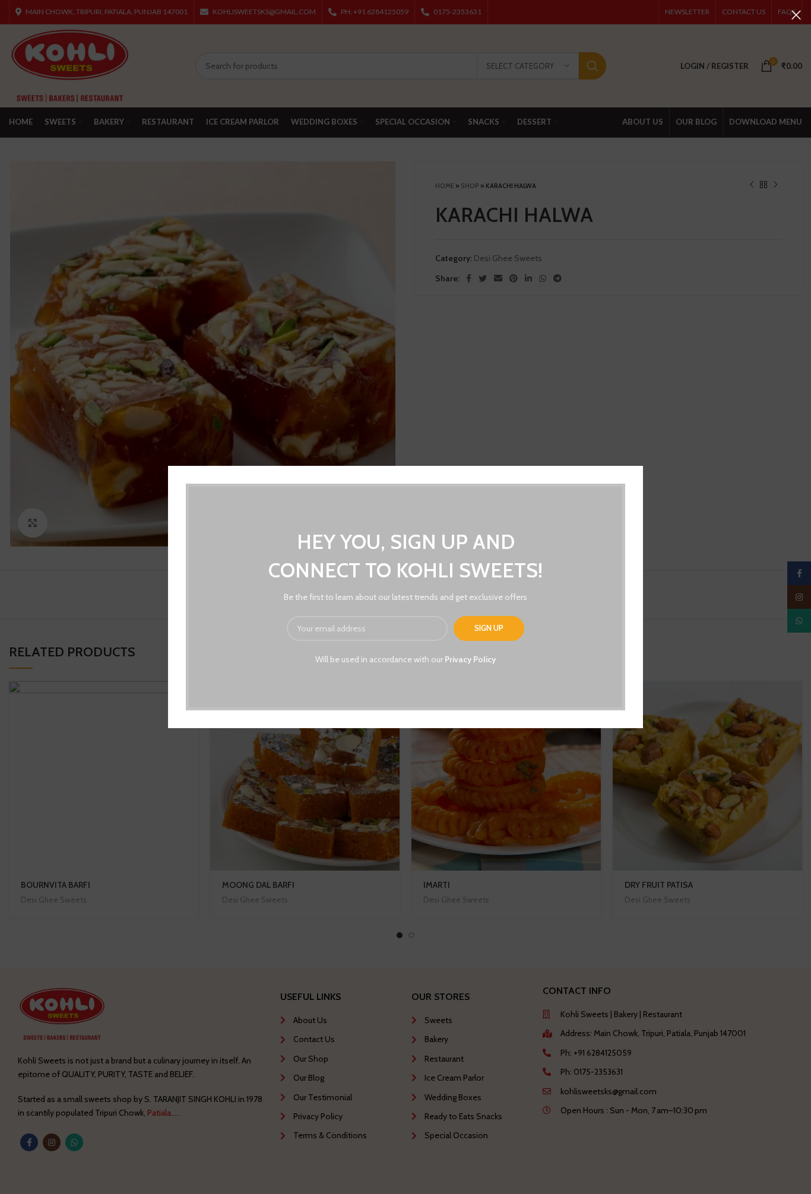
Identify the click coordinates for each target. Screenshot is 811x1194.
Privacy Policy (470, 659)
